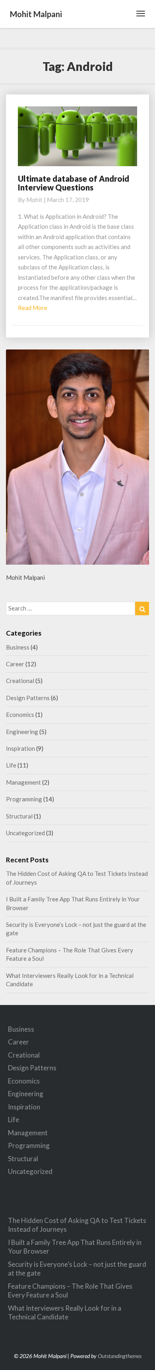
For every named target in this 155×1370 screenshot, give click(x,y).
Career (15, 663)
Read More (32, 307)
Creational (20, 680)
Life (11, 765)
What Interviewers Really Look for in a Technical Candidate (64, 1312)
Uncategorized (25, 832)
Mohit (34, 199)
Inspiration (20, 748)
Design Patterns (28, 697)
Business (17, 647)
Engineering (22, 731)
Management (23, 782)
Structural (19, 816)
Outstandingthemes (119, 1355)
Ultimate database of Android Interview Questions (73, 183)
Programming (24, 799)
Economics (20, 714)
